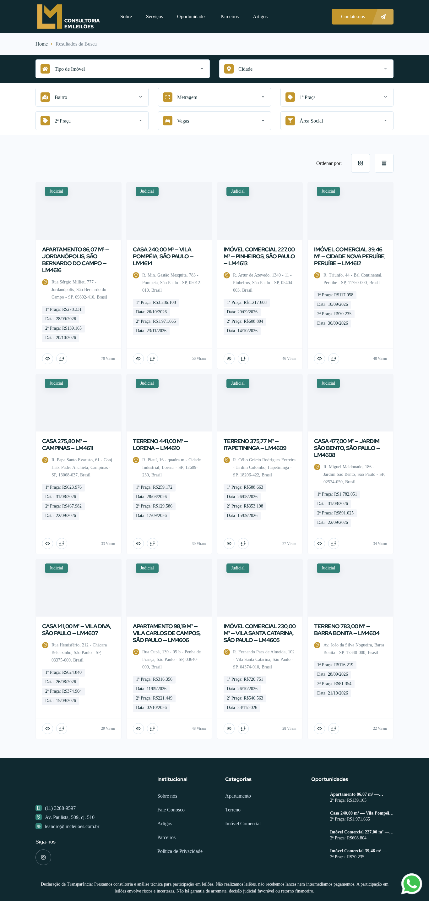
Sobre (126, 16)
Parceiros (229, 16)
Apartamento (238, 821)
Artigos (260, 16)
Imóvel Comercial (243, 848)
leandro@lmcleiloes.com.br (72, 851)
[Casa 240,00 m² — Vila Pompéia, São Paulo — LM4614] (318, 842)
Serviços (154, 16)
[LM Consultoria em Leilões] (68, 16)
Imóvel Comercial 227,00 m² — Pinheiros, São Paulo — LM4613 (361, 857)
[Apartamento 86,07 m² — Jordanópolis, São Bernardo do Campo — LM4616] (318, 823)
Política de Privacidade (180, 876)
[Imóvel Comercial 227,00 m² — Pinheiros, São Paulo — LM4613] (318, 861)
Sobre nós (167, 821)
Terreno (233, 835)
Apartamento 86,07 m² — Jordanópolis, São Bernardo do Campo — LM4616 (359, 819)
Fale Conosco (171, 835)
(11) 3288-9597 (60, 833)
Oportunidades (191, 16)
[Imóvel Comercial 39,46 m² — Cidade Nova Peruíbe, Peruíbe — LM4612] (318, 880)
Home (41, 44)
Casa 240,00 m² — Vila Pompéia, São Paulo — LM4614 (361, 838)
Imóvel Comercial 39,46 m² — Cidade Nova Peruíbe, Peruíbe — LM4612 (362, 876)
